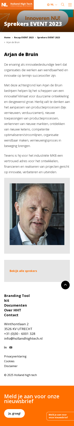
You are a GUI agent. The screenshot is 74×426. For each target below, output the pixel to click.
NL (52, 4)
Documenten (15, 305)
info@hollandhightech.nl (23, 338)
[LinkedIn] (5, 347)
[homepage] (17, 4)
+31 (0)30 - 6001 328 (19, 333)
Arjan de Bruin (13, 42)
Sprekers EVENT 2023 (48, 37)
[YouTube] (10, 347)
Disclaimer (11, 366)
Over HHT (12, 310)
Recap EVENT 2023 (24, 37)
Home (7, 37)
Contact (11, 315)
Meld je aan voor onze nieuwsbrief (58, 416)
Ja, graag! (14, 413)
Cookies (9, 361)
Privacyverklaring (15, 356)
